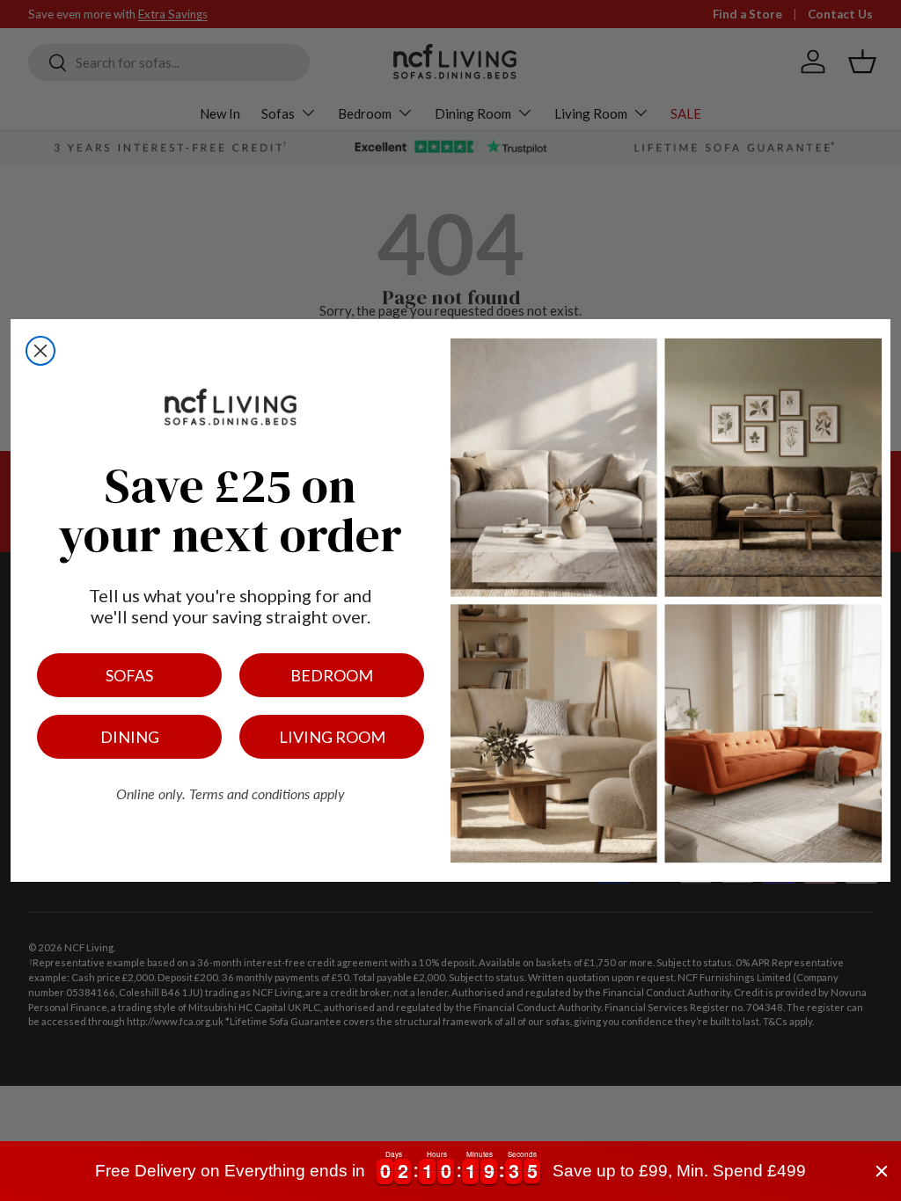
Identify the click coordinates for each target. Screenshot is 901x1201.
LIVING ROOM (332, 736)
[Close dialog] (40, 351)
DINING (129, 736)
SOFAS (129, 675)
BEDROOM (331, 675)
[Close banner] (881, 1171)
